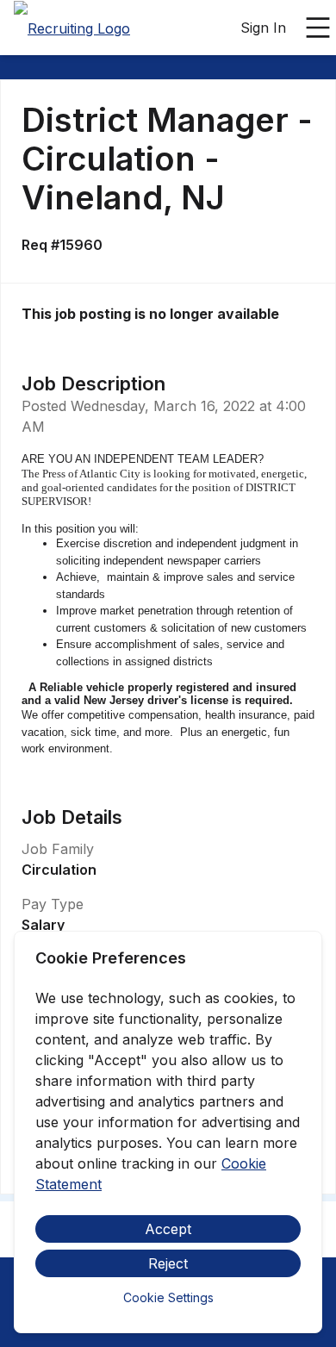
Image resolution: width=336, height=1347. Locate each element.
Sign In (263, 27)
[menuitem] (72, 28)
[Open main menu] (318, 27)
